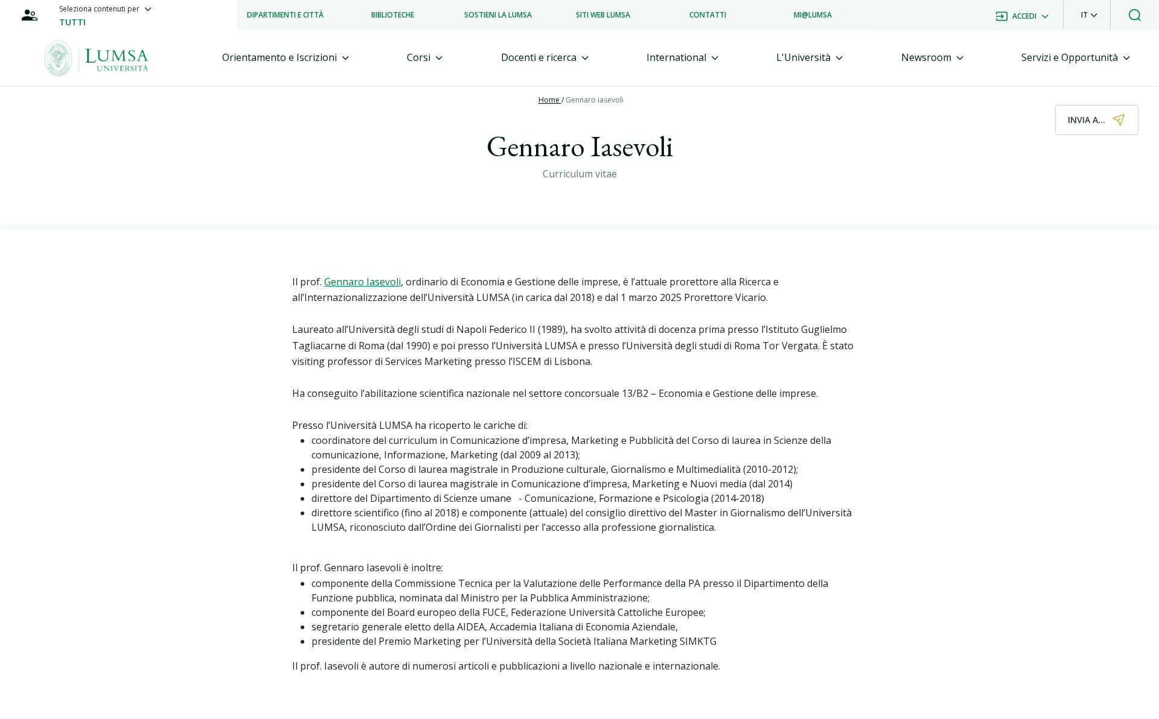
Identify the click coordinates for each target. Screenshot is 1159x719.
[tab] (285, 57)
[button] (1089, 15)
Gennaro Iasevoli (362, 281)
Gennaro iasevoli (595, 100)
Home (549, 100)
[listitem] (285, 15)
